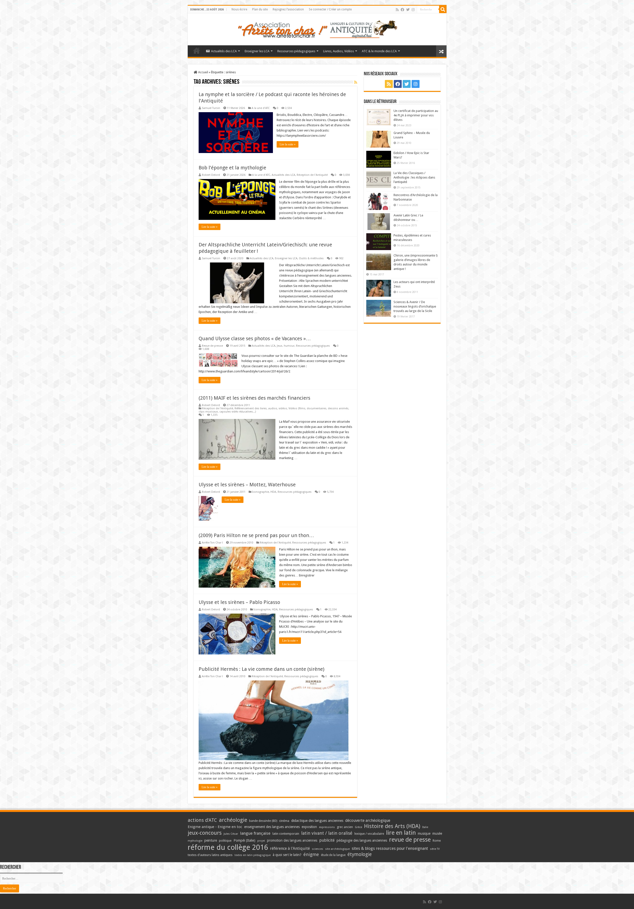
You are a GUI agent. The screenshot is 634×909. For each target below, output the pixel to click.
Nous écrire (239, 9)
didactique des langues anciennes (317, 821)
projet (261, 840)
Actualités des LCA (224, 51)
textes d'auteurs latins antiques (210, 855)
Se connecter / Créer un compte (330, 9)
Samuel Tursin (211, 108)
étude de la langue (333, 855)
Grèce (358, 827)
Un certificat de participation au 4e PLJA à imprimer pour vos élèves (416, 115)
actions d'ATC (202, 820)
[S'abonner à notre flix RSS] (355, 82)
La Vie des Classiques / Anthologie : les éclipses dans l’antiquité (414, 177)
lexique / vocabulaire (369, 833)
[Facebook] (402, 10)
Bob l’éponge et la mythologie (232, 168)
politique (225, 840)
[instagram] (413, 10)
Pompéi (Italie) (244, 840)
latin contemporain (285, 833)
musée (437, 833)
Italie (425, 827)
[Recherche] (443, 9)
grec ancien (345, 827)
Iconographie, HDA (264, 491)
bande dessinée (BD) (263, 821)
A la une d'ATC (261, 108)
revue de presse (410, 839)
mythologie (195, 840)
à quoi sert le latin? (287, 855)
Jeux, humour (285, 345)
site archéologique (337, 849)
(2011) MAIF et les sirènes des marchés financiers (254, 398)
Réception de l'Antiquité (312, 175)
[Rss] (397, 10)
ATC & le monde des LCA (379, 51)
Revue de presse (212, 345)
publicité (327, 840)
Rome (437, 840)
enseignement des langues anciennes (272, 827)
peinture (210, 840)
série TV (435, 849)
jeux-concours (205, 833)
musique (424, 833)
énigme (311, 854)
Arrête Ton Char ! (212, 542)
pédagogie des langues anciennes (362, 840)
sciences (317, 849)
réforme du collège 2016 (228, 847)
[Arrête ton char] (317, 28)
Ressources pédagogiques (296, 51)
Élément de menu (196, 50)
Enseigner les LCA (257, 51)
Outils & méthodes (311, 258)
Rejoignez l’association (288, 9)
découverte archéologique (367, 820)
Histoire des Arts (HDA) (392, 826)
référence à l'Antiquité (290, 848)
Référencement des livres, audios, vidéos (261, 408)
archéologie (233, 820)
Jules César (231, 833)
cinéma (284, 821)
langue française (255, 833)
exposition (309, 827)
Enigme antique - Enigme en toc (215, 827)
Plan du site (260, 9)
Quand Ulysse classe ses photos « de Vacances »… (255, 338)
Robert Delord (211, 175)
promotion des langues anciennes (292, 840)
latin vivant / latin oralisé (326, 833)
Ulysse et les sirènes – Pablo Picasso (239, 602)
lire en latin (401, 832)
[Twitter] (408, 10)
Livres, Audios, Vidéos (338, 51)
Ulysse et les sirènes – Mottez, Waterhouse (247, 485)
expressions (327, 827)
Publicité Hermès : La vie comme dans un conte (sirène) (261, 669)
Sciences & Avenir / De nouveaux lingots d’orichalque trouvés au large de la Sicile (415, 306)
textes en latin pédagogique (253, 855)
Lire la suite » (287, 144)
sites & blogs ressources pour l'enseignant (390, 848)
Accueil (202, 72)
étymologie (359, 854)
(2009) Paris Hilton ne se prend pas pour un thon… (256, 535)
